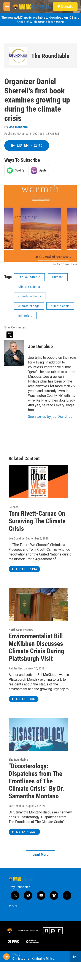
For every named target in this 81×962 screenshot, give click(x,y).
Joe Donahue (18, 127)
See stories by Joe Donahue (50, 416)
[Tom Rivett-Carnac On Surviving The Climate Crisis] (38, 481)
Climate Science (29, 286)
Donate (67, 6)
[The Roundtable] (18, 56)
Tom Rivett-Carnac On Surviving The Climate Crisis (37, 521)
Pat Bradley (15, 668)
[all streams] (75, 956)
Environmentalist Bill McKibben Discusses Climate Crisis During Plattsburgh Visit (36, 647)
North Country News (21, 629)
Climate (57, 277)
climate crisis (60, 306)
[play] (6, 956)
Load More (41, 855)
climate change (29, 306)
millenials (25, 315)
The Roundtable (50, 55)
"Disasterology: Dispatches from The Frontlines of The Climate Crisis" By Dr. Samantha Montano (36, 781)
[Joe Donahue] (14, 353)
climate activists (29, 296)
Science (13, 507)
